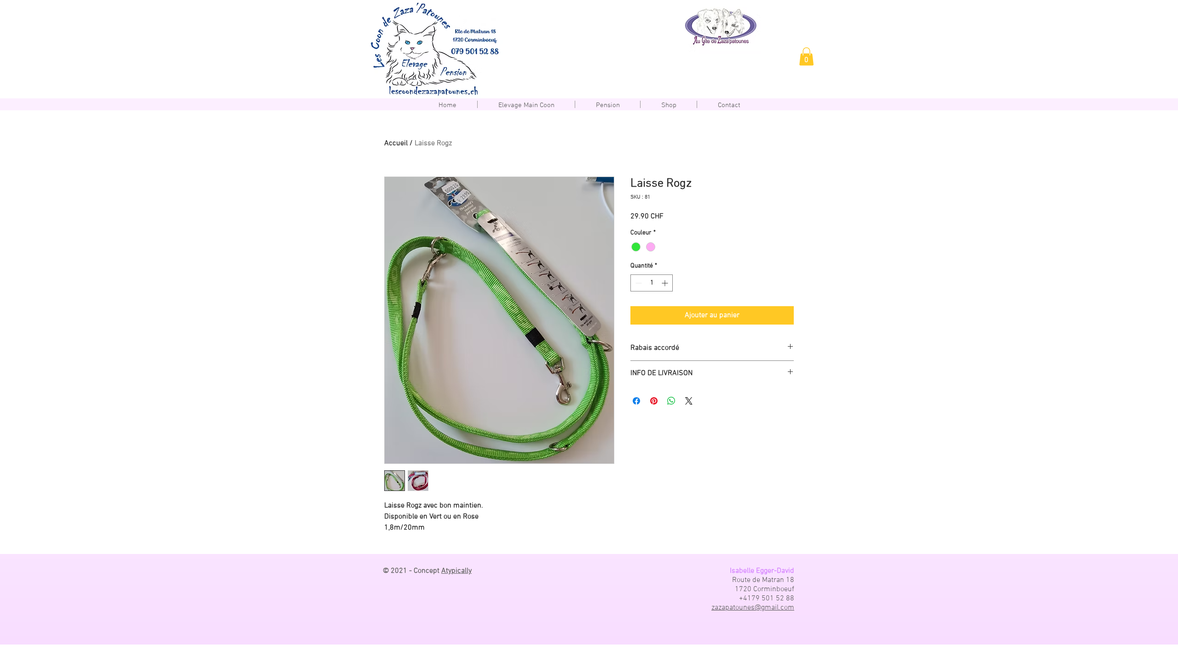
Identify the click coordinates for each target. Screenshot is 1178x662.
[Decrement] (637, 283)
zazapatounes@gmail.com (752, 607)
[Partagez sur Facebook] (636, 400)
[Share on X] (688, 400)
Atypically (456, 571)
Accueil (396, 143)
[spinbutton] (651, 283)
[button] (806, 56)
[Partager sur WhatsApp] (671, 400)
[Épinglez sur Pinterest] (653, 400)
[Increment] (665, 283)
